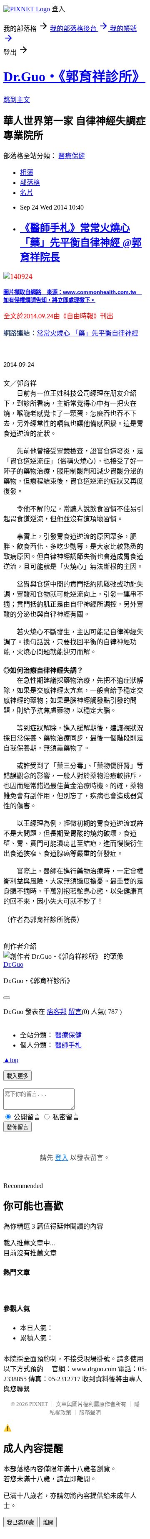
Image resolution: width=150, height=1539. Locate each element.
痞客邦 (57, 1011)
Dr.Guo (13, 964)
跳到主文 (16, 99)
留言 (75, 1011)
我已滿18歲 (20, 1522)
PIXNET (38, 1404)
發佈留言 (17, 1127)
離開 (47, 1522)
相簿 (26, 172)
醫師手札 (68, 1045)
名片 (26, 192)
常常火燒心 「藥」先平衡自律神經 (87, 333)
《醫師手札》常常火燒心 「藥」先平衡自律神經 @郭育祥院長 (81, 243)
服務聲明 (90, 1412)
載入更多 (17, 1076)
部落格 (30, 182)
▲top (10, 1059)
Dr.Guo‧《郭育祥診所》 (74, 76)
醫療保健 (71, 155)
